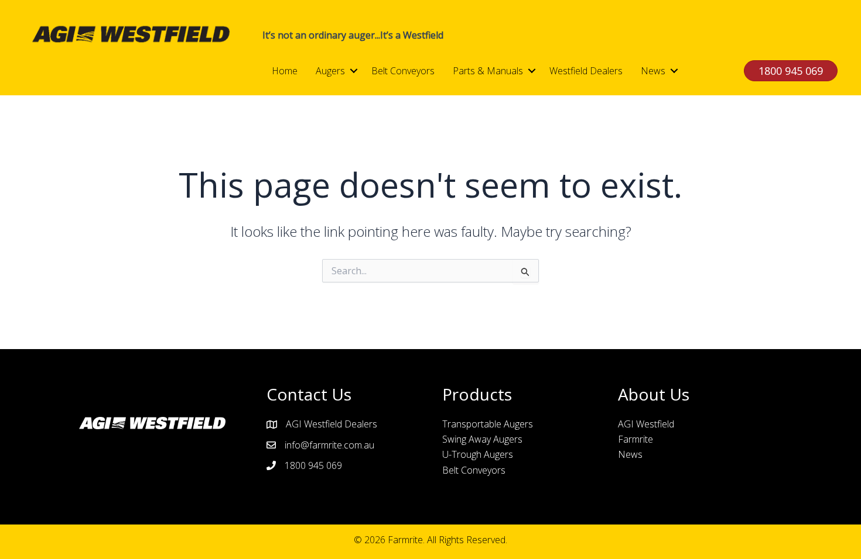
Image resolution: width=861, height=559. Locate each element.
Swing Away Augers (482, 439)
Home (285, 70)
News (653, 70)
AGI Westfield (646, 423)
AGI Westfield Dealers (331, 423)
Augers (330, 70)
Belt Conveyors (403, 70)
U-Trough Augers (477, 454)
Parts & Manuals (488, 70)
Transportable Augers (487, 423)
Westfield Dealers (586, 70)
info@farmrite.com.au (329, 445)
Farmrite (635, 439)
